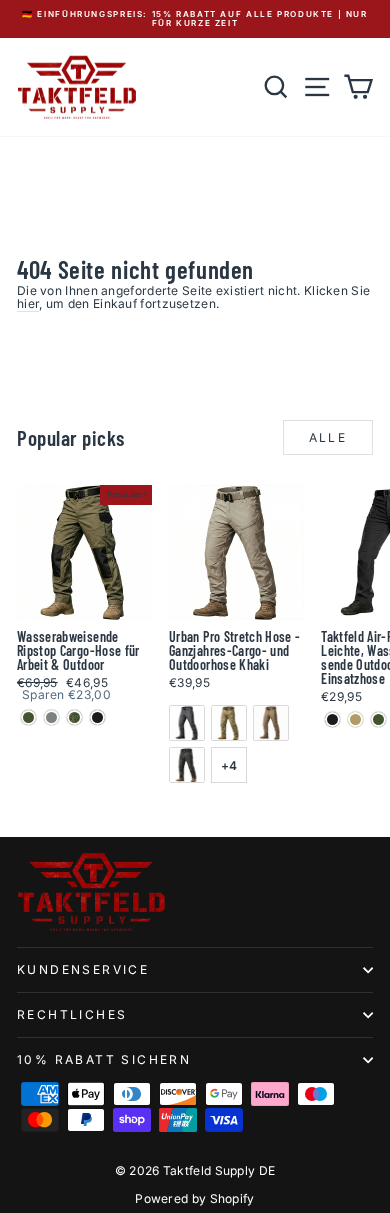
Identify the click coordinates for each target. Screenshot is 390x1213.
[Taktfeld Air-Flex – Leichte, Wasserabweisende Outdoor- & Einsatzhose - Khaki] (355, 719)
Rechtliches (72, 1014)
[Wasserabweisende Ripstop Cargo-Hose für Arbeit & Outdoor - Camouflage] (74, 717)
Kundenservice (83, 969)
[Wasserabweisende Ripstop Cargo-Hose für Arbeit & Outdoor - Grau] (51, 717)
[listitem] (187, 723)
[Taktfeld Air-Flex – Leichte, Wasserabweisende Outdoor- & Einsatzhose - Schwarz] (332, 719)
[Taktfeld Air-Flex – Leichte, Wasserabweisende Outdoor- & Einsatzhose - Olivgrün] (378, 719)
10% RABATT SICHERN (104, 1059)
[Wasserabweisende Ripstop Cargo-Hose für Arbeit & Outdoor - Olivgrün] (28, 717)
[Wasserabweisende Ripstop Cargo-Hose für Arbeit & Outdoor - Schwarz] (97, 717)
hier (28, 303)
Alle (328, 437)
